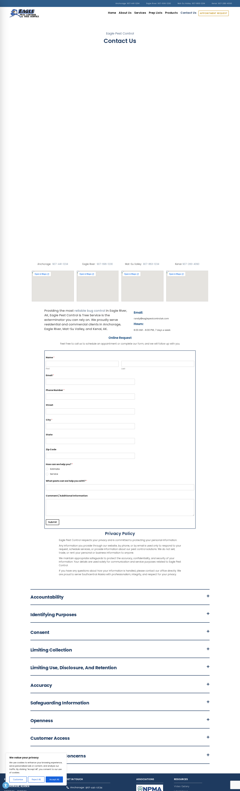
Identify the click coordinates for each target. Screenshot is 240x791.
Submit (52, 522)
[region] (36, 769)
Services (140, 13)
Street (49, 405)
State (49, 434)
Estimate (55, 469)
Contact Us (188, 13)
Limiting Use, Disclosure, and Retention (73, 668)
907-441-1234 (60, 264)
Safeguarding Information (59, 703)
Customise (18, 779)
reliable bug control (89, 311)
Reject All (36, 779)
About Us (125, 13)
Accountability (47, 597)
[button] (120, 597)
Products (171, 13)
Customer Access (50, 738)
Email (50, 375)
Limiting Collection (51, 650)
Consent (39, 632)
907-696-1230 (105, 264)
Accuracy (41, 685)
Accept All (54, 779)
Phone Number (55, 390)
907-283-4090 (190, 264)
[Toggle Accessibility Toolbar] (5, 785)
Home (112, 13)
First (48, 369)
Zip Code (51, 449)
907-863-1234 (151, 264)
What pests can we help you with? (66, 481)
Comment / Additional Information (67, 495)
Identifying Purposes (53, 614)
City (49, 419)
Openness (41, 720)
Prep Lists (155, 13)
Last (123, 369)
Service (54, 474)
